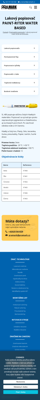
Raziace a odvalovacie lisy (20, 288)
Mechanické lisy (20, 314)
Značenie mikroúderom (20, 346)
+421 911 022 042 (10, 2)
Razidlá (20, 272)
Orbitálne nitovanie (20, 327)
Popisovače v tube (11, 74)
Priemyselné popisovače (17, 32)
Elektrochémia (20, 282)
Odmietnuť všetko (21, 387)
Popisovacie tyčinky (12, 65)
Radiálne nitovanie (20, 330)
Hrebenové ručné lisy (20, 305)
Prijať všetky (20, 392)
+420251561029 (15, 231)
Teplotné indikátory (12, 83)
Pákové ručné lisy (20, 308)
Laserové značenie (20, 266)
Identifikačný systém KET (20, 291)
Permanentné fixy (11, 57)
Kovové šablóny (20, 285)
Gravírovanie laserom (20, 343)
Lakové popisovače (12, 48)
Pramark (5, 32)
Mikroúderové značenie (20, 269)
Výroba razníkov (20, 350)
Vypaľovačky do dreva (20, 279)
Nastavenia (20, 382)
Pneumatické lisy (20, 311)
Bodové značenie (11, 91)
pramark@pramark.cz (27, 2)
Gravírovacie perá (20, 275)
